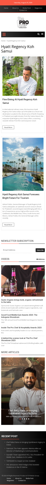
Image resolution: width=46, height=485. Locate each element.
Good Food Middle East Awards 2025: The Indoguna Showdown (19, 316)
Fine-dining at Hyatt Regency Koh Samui (19, 101)
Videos (6, 292)
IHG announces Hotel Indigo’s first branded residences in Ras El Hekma (22, 466)
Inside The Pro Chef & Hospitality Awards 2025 (21, 328)
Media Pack (27, 8)
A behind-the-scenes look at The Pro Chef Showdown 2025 (19, 339)
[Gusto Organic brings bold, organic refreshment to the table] (23, 281)
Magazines (38, 8)
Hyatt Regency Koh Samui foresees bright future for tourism (20, 196)
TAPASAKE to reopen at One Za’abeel (20, 461)
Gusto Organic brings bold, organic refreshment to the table (22, 301)
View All (41, 259)
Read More (8, 127)
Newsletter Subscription (17, 241)
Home (6, 8)
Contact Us (23, 10)
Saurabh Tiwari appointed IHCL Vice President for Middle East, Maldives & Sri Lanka (25, 456)
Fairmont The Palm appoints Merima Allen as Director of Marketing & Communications (23, 449)
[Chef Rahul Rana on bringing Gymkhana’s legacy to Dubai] (23, 391)
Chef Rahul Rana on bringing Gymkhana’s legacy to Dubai (22, 412)
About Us (15, 8)
